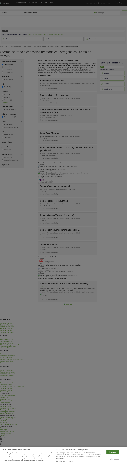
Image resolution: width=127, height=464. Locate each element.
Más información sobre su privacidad (32, 461)
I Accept (112, 452)
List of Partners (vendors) (64, 461)
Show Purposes (113, 459)
